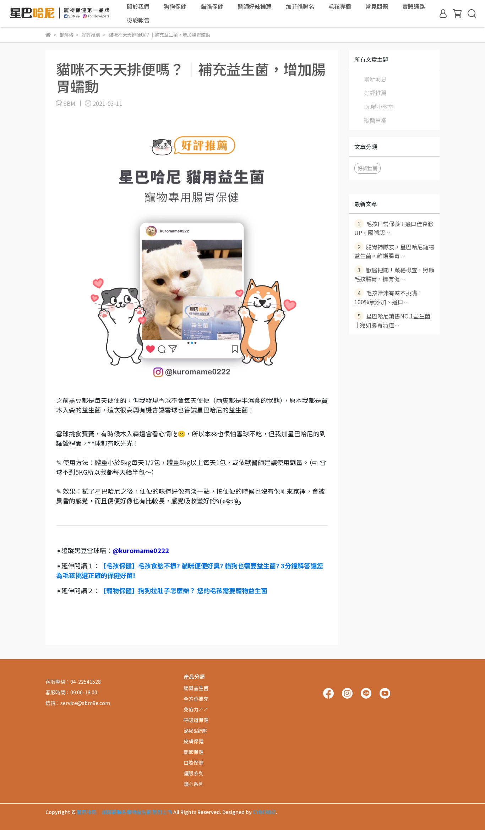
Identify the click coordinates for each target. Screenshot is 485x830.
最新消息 (375, 79)
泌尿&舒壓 (195, 730)
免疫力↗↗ (196, 709)
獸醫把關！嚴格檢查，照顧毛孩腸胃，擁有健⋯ (394, 274)
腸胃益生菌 (196, 688)
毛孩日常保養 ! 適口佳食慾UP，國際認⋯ (394, 228)
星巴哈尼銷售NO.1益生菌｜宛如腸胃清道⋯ (392, 320)
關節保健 (193, 751)
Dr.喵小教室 (379, 106)
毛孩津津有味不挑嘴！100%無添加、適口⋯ (388, 297)
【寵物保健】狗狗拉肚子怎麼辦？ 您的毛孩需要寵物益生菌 (183, 590)
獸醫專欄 (375, 120)
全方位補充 (196, 698)
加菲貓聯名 (300, 6)
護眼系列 (193, 773)
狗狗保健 (175, 6)
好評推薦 (375, 92)
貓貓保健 (212, 6)
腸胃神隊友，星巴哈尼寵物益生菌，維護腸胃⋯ (394, 251)
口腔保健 (193, 762)
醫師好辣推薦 (255, 6)
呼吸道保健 (196, 719)
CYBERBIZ (264, 811)
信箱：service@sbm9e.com (77, 702)
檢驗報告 (138, 20)
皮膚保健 (193, 741)
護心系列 (193, 783)
